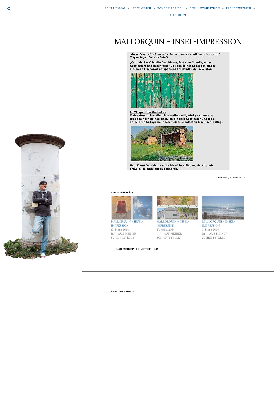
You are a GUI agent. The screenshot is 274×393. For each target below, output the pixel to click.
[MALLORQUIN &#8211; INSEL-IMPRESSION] (132, 207)
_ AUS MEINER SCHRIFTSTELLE (135, 249)
